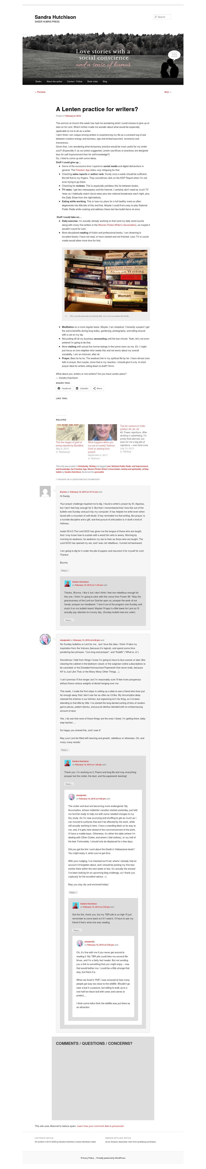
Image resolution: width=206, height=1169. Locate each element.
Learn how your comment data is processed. (100, 1126)
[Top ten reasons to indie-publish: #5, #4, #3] (136, 438)
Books (39, 81)
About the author (54, 81)
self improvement (140, 466)
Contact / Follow (74, 81)
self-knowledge (63, 469)
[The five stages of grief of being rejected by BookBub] (70, 432)
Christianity (83, 466)
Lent (109, 466)
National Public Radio (121, 466)
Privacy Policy (87, 1157)
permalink (99, 471)
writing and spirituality (131, 469)
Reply (64, 570)
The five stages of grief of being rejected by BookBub (69, 444)
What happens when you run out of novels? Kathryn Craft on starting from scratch (101, 447)
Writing (92, 466)
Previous (40, 91)
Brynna (63, 491)
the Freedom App (79, 469)
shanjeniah (65, 640)
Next (167, 91)
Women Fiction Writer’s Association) (117, 224)
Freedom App (82, 170)
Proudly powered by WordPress (110, 1157)
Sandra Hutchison (55, 16)
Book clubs (92, 81)
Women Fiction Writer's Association (104, 469)
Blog (105, 81)
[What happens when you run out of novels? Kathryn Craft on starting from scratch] (102, 432)
